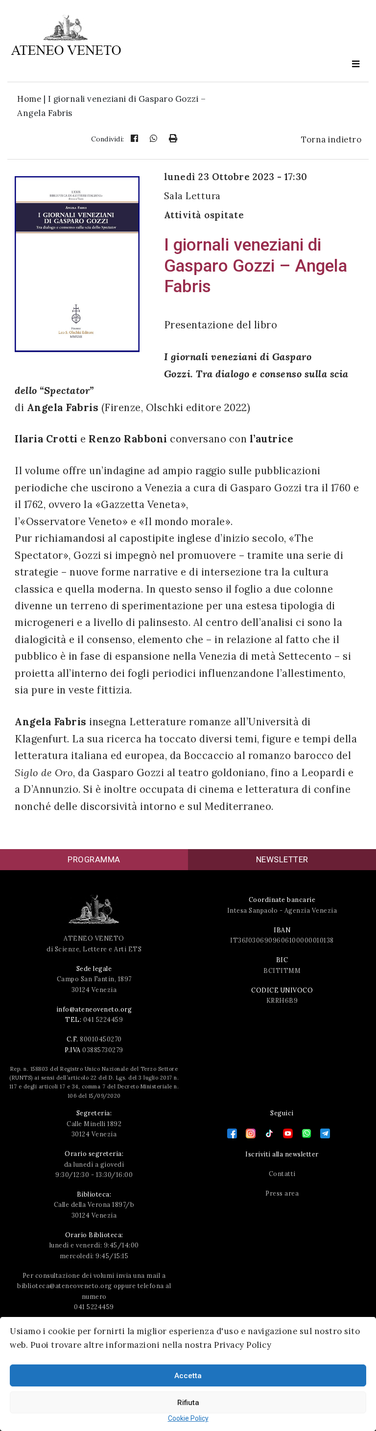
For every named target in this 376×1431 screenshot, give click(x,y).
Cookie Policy (188, 1418)
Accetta (188, 1375)
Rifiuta (188, 1402)
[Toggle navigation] (356, 64)
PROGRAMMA (94, 859)
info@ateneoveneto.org (94, 1009)
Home (29, 98)
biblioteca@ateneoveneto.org (64, 1286)
